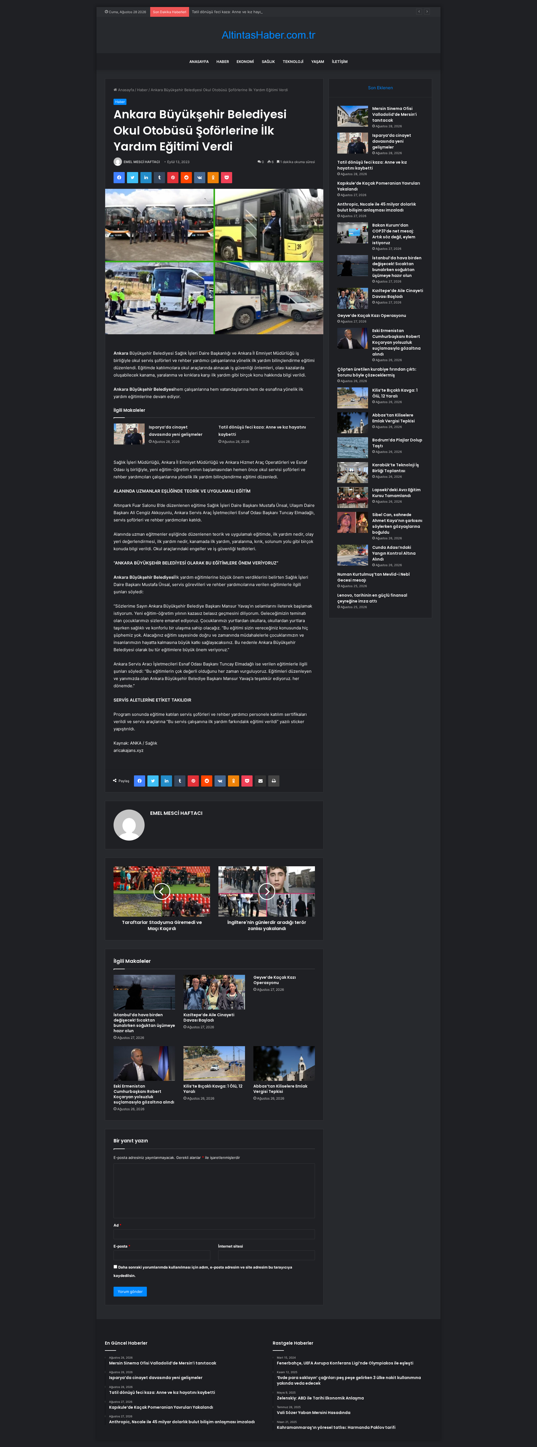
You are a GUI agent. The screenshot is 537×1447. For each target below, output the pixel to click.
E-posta (122, 1246)
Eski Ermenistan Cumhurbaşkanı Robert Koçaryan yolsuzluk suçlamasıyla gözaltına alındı (144, 1094)
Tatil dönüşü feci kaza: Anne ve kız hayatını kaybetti (237, 12)
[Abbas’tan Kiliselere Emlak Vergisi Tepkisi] (284, 1063)
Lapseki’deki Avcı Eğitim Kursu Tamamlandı (396, 492)
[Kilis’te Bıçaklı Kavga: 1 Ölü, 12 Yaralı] (214, 1063)
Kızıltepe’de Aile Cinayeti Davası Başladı (208, 1017)
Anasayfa (199, 61)
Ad (117, 1225)
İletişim (340, 61)
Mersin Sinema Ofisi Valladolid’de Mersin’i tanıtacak (394, 114)
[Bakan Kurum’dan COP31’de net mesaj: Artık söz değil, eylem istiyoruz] (352, 232)
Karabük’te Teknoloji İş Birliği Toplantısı (395, 468)
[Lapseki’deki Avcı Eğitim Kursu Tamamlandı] (352, 497)
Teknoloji (293, 61)
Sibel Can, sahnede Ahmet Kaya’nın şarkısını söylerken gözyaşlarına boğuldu (397, 523)
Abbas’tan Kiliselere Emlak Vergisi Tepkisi (280, 1088)
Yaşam (317, 61)
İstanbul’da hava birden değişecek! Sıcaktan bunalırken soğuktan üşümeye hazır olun (144, 1023)
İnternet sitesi (230, 1246)
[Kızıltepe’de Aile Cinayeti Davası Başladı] (214, 992)
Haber (222, 61)
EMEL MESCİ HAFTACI (142, 162)
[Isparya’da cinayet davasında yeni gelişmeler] (129, 433)
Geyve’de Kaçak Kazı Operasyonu (274, 980)
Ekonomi (245, 61)
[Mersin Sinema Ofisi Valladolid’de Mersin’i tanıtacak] (352, 116)
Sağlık (268, 61)
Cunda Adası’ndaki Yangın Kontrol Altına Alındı (394, 553)
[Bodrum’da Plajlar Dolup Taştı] (352, 447)
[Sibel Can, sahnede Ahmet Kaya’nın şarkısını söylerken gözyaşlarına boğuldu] (352, 522)
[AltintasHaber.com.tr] (268, 35)
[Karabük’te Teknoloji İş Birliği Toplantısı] (352, 472)
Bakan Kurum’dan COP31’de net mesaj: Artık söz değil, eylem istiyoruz (393, 234)
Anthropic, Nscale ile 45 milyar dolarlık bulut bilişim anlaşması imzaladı (376, 207)
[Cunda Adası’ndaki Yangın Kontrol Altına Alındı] (352, 555)
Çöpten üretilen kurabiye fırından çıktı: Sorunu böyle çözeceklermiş (376, 372)
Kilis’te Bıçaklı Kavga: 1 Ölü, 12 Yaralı (212, 1088)
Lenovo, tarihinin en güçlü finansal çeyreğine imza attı (372, 598)
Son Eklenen (380, 87)
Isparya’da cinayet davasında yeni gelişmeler (391, 141)
